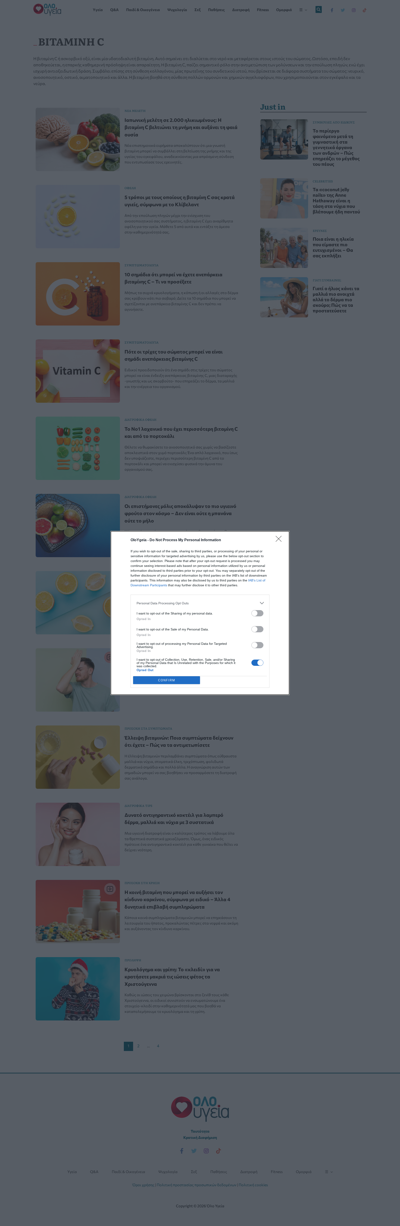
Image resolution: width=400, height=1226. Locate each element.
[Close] (280, 540)
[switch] (257, 613)
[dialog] (200, 613)
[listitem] (200, 603)
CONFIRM (166, 680)
